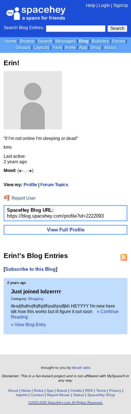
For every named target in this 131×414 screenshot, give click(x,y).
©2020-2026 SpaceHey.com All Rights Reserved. (65, 403)
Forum (118, 41)
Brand (62, 390)
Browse (27, 41)
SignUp (120, 5)
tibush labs (81, 368)
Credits (76, 390)
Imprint (21, 395)
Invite (70, 47)
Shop (95, 47)
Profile (30, 184)
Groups (23, 47)
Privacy (115, 390)
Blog (83, 41)
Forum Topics (54, 184)
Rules (38, 390)
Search (117, 28)
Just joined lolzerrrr (36, 291)
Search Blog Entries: (24, 27)
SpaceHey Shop (101, 395)
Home (10, 41)
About (110, 47)
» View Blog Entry (28, 324)
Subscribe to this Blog (30, 269)
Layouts (41, 47)
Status (78, 395)
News (26, 390)
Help (90, 5)
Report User (23, 198)
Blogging (35, 299)
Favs (57, 47)
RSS (89, 390)
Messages (65, 41)
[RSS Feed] (123, 257)
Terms (101, 390)
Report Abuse (58, 395)
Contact (37, 395)
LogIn (104, 5)
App (83, 47)
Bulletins (100, 41)
